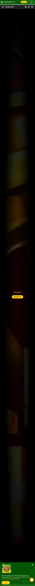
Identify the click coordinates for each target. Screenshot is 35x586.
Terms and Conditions (8, 579)
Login (31, 2)
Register (24, 2)
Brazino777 (17, 297)
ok (6, 582)
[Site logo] (9, 2)
